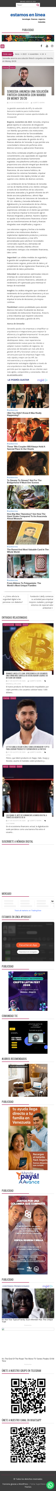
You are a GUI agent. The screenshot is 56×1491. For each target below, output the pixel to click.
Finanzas (6, 67)
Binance (9, 684)
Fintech (12, 67)
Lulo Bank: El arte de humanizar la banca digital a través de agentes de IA (26, 816)
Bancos (5, 766)
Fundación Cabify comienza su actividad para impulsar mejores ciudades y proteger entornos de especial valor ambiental (41, 602)
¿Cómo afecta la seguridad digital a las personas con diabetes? (13, 599)
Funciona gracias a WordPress (15, 1484)
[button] (50, 1485)
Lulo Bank (10, 823)
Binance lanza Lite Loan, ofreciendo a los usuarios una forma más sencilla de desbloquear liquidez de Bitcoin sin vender (27, 675)
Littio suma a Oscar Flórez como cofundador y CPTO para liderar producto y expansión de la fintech (27, 747)
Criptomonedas (8, 625)
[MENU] (2, 46)
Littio (8, 755)
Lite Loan (17, 684)
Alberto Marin (39, 103)
